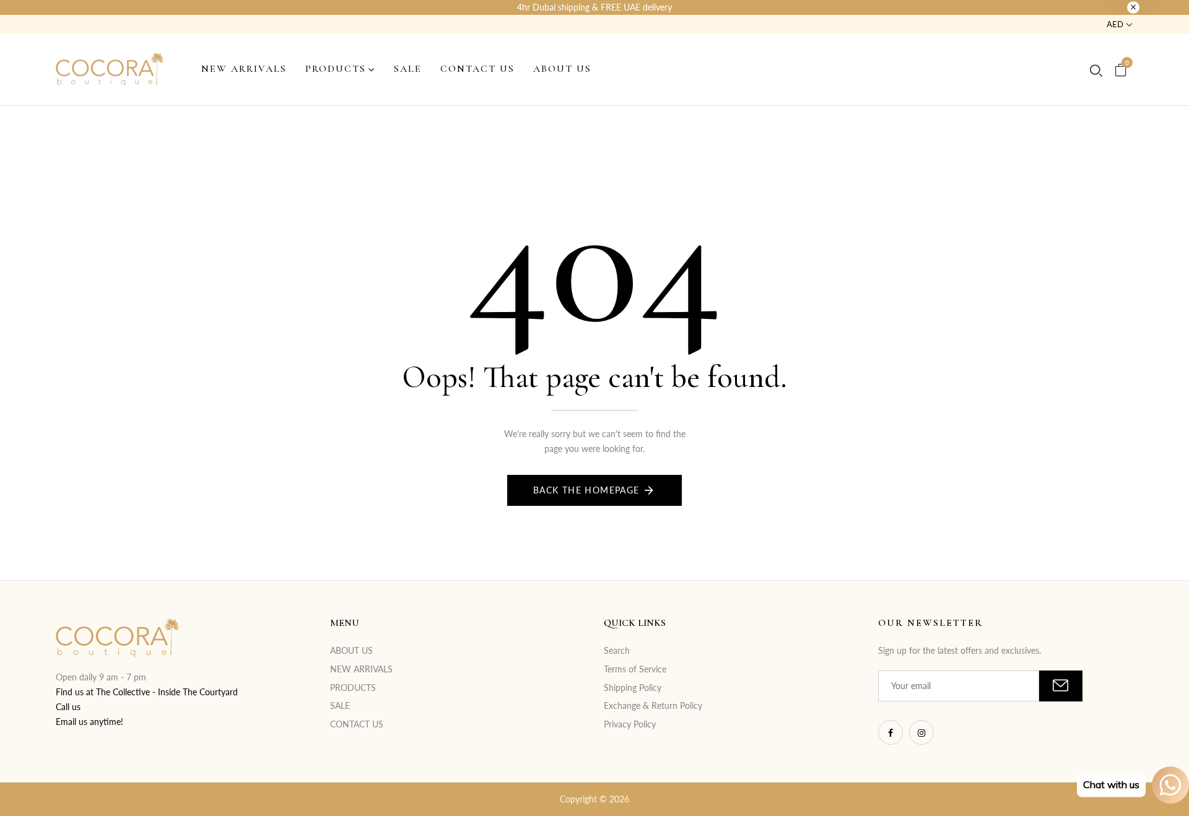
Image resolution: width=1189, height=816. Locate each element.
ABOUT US (351, 650)
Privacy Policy (630, 724)
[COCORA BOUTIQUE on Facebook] (890, 732)
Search (617, 650)
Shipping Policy (632, 687)
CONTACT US (356, 724)
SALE (340, 705)
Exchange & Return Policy (653, 705)
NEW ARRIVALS (361, 669)
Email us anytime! (89, 721)
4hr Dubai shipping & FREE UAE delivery (594, 7)
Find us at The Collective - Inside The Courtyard (147, 692)
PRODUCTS (353, 687)
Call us (68, 706)
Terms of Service (635, 669)
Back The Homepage (586, 490)
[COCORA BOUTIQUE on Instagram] (921, 732)
